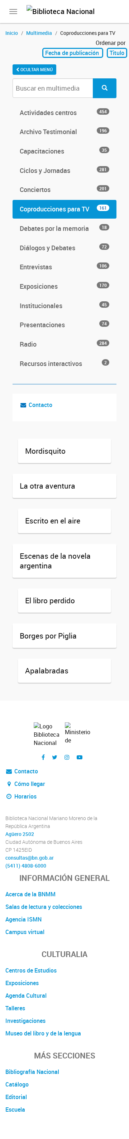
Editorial (16, 1097)
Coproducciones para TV (63, 209)
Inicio (11, 32)
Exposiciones (63, 286)
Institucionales (63, 305)
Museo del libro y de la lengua (43, 1033)
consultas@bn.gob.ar (29, 858)
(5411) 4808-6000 (25, 866)
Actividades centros (63, 112)
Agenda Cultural (26, 996)
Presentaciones (63, 324)
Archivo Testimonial (63, 131)
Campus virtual (24, 932)
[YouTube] (79, 757)
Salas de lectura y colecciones (43, 907)
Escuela (15, 1109)
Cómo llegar (29, 784)
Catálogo (17, 1084)
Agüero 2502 (19, 834)
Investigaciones (25, 1021)
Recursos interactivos (63, 363)
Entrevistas (63, 266)
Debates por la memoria (63, 228)
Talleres (15, 1008)
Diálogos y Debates (63, 247)
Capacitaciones (63, 151)
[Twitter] (54, 757)
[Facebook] (43, 757)
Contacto (40, 405)
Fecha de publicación (72, 53)
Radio (63, 344)
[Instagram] (67, 757)
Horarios (25, 796)
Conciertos (63, 189)
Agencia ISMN (23, 919)
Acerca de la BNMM (30, 894)
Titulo (117, 53)
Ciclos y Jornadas (63, 170)
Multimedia (39, 32)
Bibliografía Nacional (32, 1072)
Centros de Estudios (31, 970)
